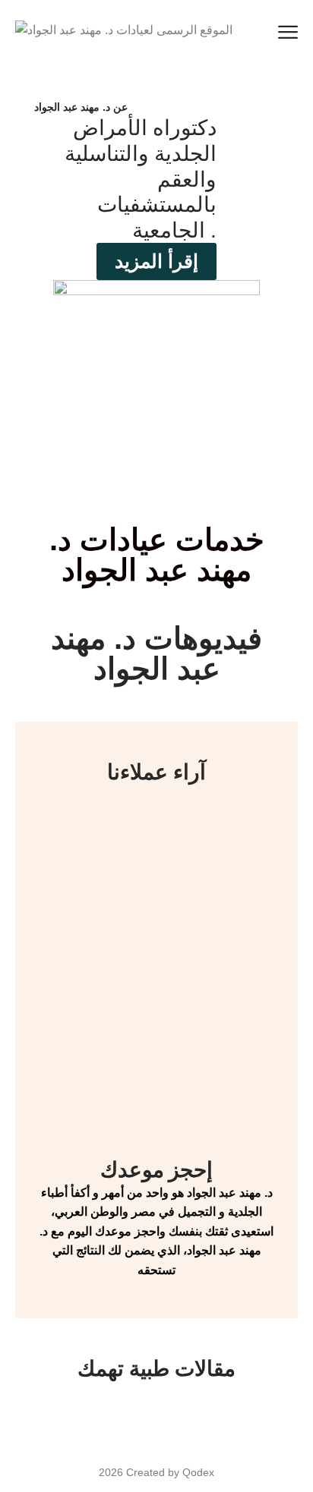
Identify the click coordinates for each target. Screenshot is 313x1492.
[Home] (123, 30)
